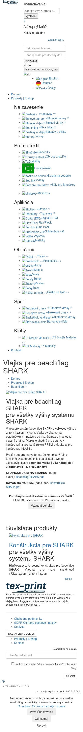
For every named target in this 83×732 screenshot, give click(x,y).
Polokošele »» (52, 261)
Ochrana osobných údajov (48, 706)
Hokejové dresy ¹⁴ (59, 312)
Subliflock (43, 227)
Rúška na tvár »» (58, 292)
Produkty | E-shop (22, 382)
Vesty (35, 274)
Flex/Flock (45, 222)
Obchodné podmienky (28, 619)
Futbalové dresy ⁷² (60, 308)
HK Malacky (48, 346)
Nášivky (40, 240)
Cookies (19, 627)
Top (2, 681)
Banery (39, 136)
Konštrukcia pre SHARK (41, 544)
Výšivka (40, 236)
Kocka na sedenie (59, 175)
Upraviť (41, 725)
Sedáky (39, 180)
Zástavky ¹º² (48, 114)
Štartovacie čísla (56, 321)
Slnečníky (44, 152)
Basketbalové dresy (62, 317)
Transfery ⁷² (47, 213)
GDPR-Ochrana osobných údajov (35, 623)
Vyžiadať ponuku (41, 505)
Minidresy (44, 193)
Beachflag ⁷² (48, 127)
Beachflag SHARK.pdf (30, 477)
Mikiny (37, 265)
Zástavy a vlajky (56, 132)
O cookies (24, 706)
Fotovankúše (42, 168)
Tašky (36, 161)
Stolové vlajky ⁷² (56, 123)
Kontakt (16, 350)
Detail (68, 578)
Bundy (37, 278)
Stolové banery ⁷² (58, 118)
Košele (38, 270)
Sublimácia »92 (54, 231)
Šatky (35, 288)
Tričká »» (43, 256)
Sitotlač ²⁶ (44, 209)
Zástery (40, 283)
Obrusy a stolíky (56, 156)
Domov (15, 94)
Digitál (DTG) (50, 218)
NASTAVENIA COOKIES (21, 633)
